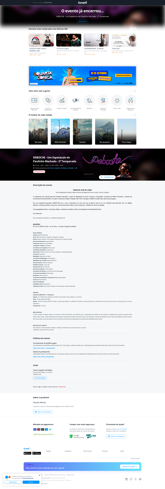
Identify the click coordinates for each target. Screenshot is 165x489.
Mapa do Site (70, 475)
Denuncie (62, 387)
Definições (13, 482)
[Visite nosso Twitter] (135, 479)
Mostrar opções (135, 458)
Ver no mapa (40, 378)
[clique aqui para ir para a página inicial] (82, 2)
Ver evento (82, 21)
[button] (8, 477)
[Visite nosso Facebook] (140, 479)
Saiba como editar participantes (43, 357)
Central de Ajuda (121, 429)
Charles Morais (48, 2)
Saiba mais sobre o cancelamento (44, 348)
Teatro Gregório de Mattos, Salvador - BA (63, 168)
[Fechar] (39, 475)
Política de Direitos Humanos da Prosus (55, 475)
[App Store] (27, 453)
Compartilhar (109, 177)
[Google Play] (36, 453)
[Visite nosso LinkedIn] (126, 479)
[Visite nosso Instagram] (131, 479)
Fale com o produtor (44, 412)
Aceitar (31, 482)
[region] (22, 480)
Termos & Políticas (27, 478)
